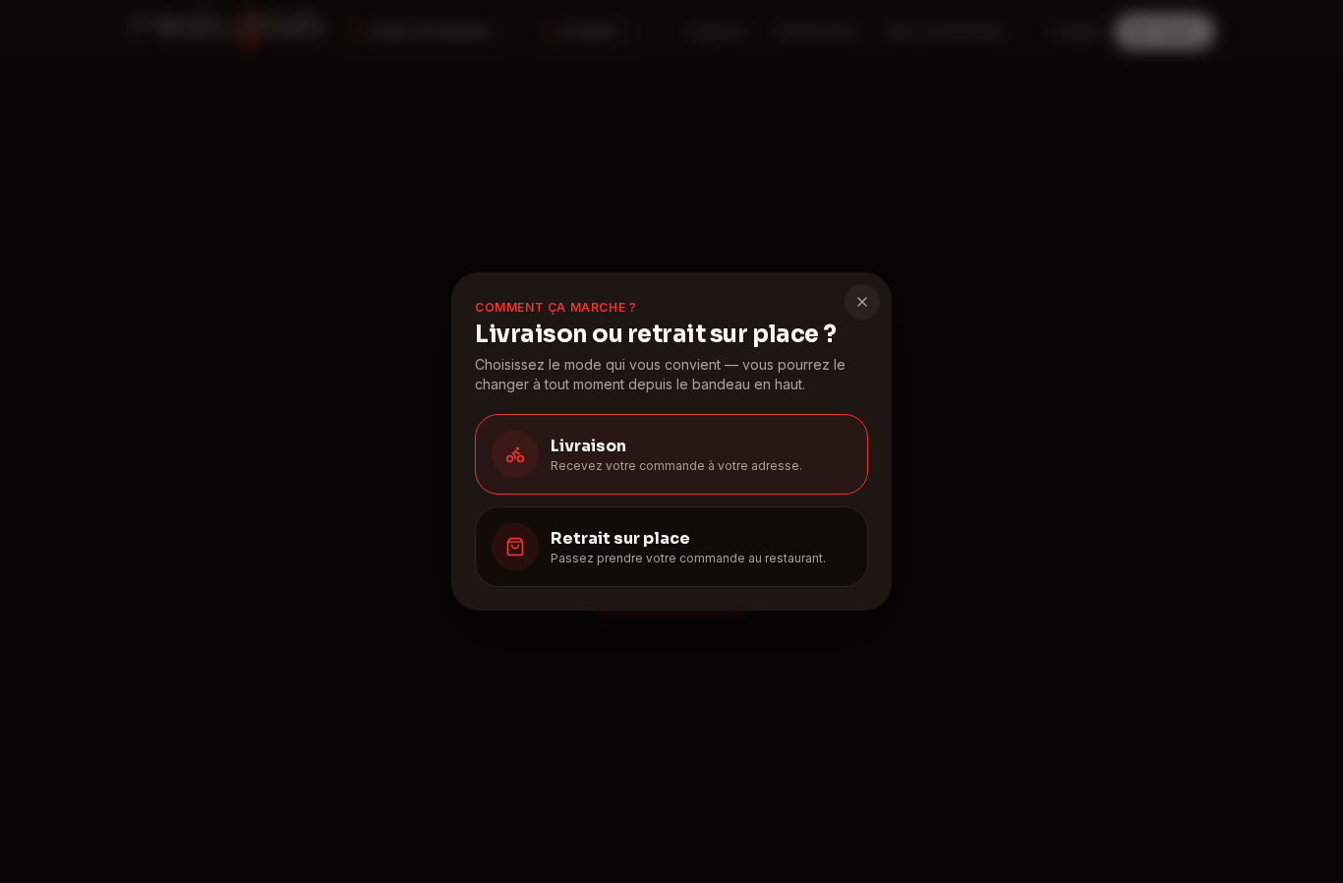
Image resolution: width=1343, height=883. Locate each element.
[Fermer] (862, 302)
